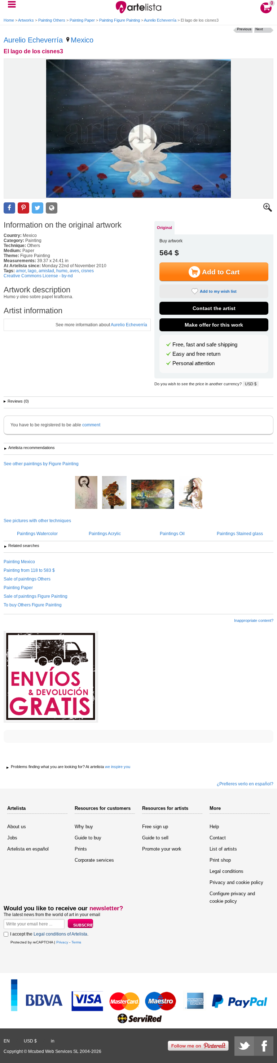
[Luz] (86, 493)
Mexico (82, 40)
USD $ (250, 384)
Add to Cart (220, 272)
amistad (46, 270)
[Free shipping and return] (51, 677)
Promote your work (161, 849)
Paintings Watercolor (37, 533)
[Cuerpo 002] (190, 493)
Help (214, 826)
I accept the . (49, 934)
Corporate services (94, 860)
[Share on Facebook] (9, 208)
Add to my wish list (218, 291)
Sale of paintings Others (27, 579)
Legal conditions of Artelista (60, 934)
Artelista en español (28, 849)
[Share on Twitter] (37, 208)
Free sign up (155, 826)
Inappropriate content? (253, 620)
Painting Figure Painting (119, 20)
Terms (76, 942)
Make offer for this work (214, 325)
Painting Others (51, 20)
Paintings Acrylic (105, 533)
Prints (81, 849)
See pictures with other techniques (37, 520)
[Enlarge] (267, 210)
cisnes (87, 270)
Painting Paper (82, 20)
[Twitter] (244, 1046)
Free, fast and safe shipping (204, 344)
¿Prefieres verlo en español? (245, 783)
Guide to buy (88, 837)
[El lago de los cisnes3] (138, 128)
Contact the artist (214, 308)
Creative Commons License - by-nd (38, 275)
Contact (218, 837)
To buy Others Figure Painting (33, 604)
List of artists (223, 849)
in (52, 1041)
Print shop (220, 860)
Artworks (26, 20)
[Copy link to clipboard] (51, 208)
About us (16, 826)
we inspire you (117, 766)
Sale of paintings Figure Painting (35, 596)
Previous (244, 29)
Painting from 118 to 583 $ (29, 570)
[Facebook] (263, 1046)
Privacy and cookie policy (236, 882)
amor (21, 270)
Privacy (62, 942)
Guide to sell (155, 837)
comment (91, 424)
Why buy (84, 826)
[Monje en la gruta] (152, 495)
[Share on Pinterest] (23, 208)
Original (164, 227)
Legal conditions (226, 871)
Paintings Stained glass (240, 533)
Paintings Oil (172, 533)
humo (61, 270)
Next (259, 29)
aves (74, 270)
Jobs (12, 837)
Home (9, 20)
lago (32, 270)
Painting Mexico (19, 561)
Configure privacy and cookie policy (232, 897)
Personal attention (193, 363)
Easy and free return (196, 354)
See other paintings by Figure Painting (41, 463)
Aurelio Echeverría (160, 20)
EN (7, 1041)
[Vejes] (114, 493)
